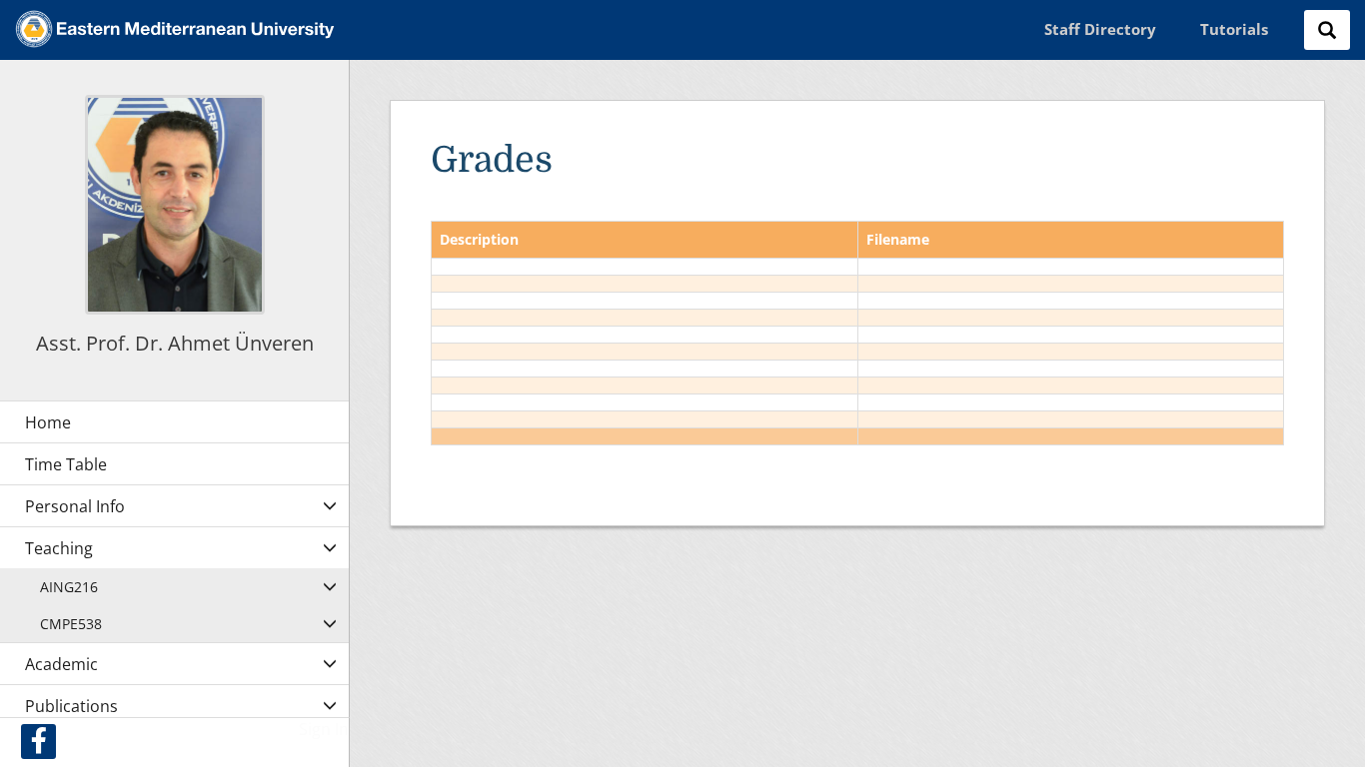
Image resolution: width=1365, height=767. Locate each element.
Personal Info (75, 506)
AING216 (69, 586)
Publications (71, 706)
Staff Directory (1100, 29)
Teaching (59, 548)
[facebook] (38, 741)
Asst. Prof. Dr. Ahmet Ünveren (175, 343)
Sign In (324, 729)
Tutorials (1234, 29)
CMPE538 (71, 623)
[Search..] (1327, 30)
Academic (61, 664)
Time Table (66, 464)
